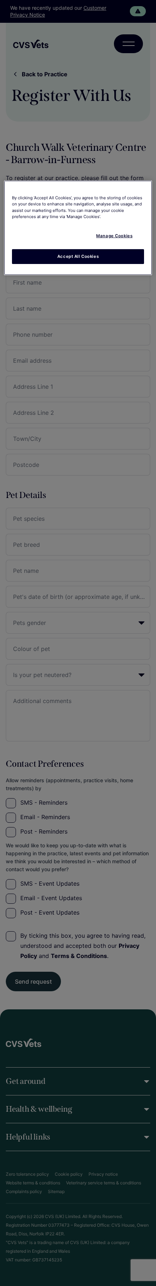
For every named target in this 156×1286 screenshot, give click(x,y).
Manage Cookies (114, 235)
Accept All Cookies (78, 256)
